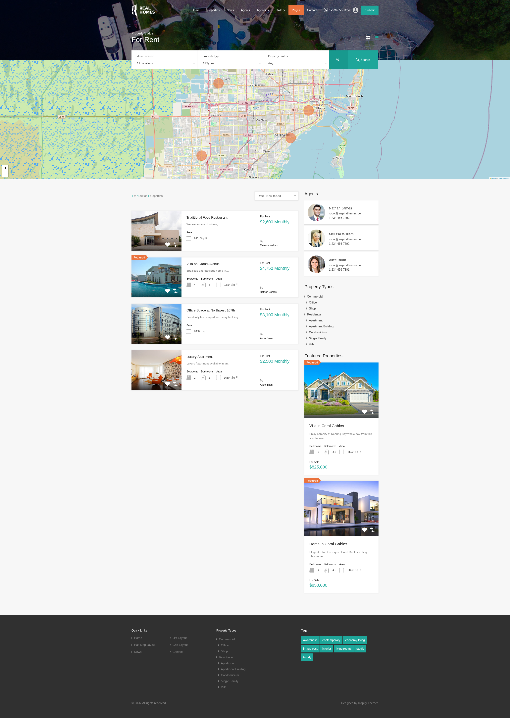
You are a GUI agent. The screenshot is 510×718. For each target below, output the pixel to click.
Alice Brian (337, 260)
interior (326, 648)
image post (310, 648)
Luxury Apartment (199, 357)
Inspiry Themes (368, 703)
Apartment (316, 320)
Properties (213, 10)
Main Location (145, 56)
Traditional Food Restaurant (207, 217)
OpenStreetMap (504, 178)
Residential (314, 314)
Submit (370, 10)
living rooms (344, 648)
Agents (245, 10)
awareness (310, 640)
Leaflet (493, 178)
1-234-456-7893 (339, 217)
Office (313, 302)
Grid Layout (180, 644)
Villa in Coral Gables (326, 426)
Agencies (263, 10)
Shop (312, 308)
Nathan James (340, 208)
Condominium (318, 332)
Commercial (315, 296)
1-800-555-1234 (339, 10)
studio (360, 648)
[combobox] (164, 64)
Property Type (211, 56)
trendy (307, 657)
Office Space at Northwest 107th (210, 310)
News (230, 10)
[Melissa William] (316, 245)
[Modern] (143, 14)
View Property (156, 243)
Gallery (280, 10)
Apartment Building (321, 326)
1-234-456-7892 (339, 243)
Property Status (278, 56)
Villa (311, 344)
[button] (5, 168)
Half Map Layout (144, 644)
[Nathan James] (316, 219)
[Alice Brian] (316, 271)
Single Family (318, 338)
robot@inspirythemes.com (346, 213)
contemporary (331, 640)
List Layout (180, 637)
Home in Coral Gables (328, 544)
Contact (312, 10)
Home (196, 10)
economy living (355, 640)
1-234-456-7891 (339, 269)
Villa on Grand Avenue (203, 264)
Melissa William (341, 234)
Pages (296, 10)
